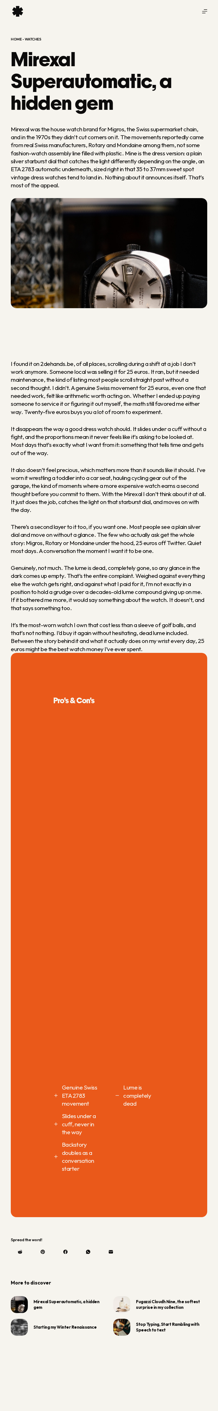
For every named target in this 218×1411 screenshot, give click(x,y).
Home (16, 39)
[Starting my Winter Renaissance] (19, 1327)
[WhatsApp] (88, 1252)
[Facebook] (65, 1252)
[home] (18, 11)
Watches (33, 39)
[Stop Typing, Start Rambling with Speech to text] (121, 1327)
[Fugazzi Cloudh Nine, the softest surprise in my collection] (121, 1304)
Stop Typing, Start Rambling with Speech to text (167, 1327)
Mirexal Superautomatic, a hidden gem (66, 1304)
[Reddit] (20, 1252)
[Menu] (204, 11)
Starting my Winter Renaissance (65, 1327)
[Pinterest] (42, 1252)
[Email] (111, 1252)
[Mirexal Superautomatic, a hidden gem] (19, 1304)
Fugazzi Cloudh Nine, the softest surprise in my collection (168, 1304)
